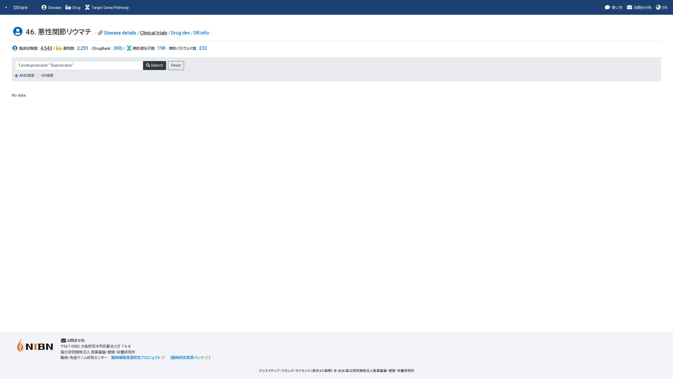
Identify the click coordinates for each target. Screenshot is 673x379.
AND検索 (26, 75)
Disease (54, 8)
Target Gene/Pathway (109, 8)
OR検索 (47, 75)
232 (203, 48)
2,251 (83, 48)
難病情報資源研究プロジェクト (136, 358)
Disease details (120, 33)
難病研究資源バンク (187, 358)
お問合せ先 (642, 8)
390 (117, 48)
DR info (201, 33)
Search (156, 65)
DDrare (21, 7)
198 (161, 48)
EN (664, 8)
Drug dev (180, 33)
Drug (76, 8)
